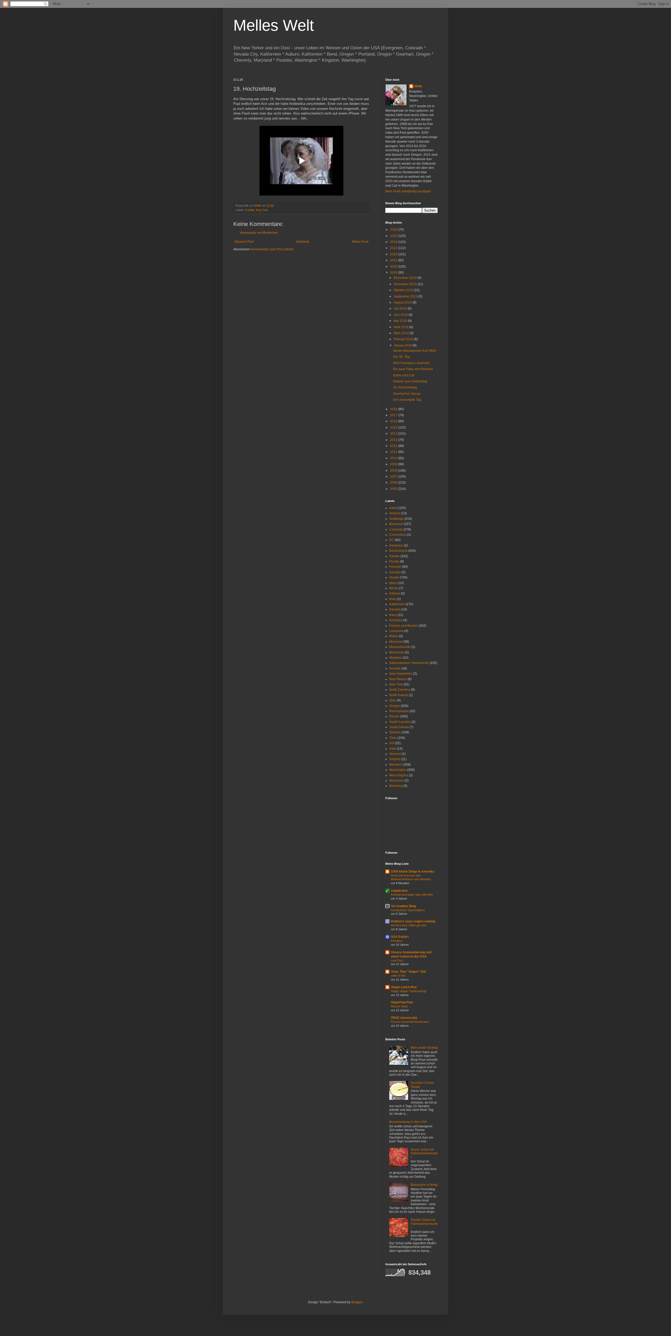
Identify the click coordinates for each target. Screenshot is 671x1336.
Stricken (395, 732)
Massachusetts (399, 647)
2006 (394, 482)
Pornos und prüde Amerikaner (410, 1021)
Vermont (395, 754)
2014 (394, 433)
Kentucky (395, 620)
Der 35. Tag (401, 357)
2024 (394, 242)
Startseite (302, 242)
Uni (391, 743)
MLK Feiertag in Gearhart (411, 363)
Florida (394, 561)
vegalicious (399, 891)
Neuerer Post (244, 242)
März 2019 (402, 333)
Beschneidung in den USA (408, 1122)
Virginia (394, 759)
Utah (392, 748)
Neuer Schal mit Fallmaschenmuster (424, 1153)
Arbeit (393, 508)
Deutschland (398, 551)
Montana (395, 657)
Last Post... (398, 960)
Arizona (394, 513)
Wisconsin (396, 780)
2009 (394, 464)
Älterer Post (360, 242)
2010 (394, 458)
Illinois (393, 588)
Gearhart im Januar (407, 394)
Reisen (394, 716)
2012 (394, 446)
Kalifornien (397, 604)
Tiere (393, 738)
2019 (394, 272)
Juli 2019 (401, 308)
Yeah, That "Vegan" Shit (408, 971)
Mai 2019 (401, 321)
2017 (394, 415)
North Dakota (398, 695)
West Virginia (398, 775)
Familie (249, 210)
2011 (394, 452)
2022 (394, 254)
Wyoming (396, 786)
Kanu (393, 615)
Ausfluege (396, 519)
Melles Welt (273, 25)
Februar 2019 (404, 339)
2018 (394, 409)
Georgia (395, 572)
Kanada (395, 609)
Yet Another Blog (403, 906)
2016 (394, 421)
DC (391, 540)
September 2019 (406, 296)
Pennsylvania (399, 711)
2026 (394, 229)
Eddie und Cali (403, 375)
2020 (394, 266)
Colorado (396, 529)
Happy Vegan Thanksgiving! (408, 991)
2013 (394, 440)
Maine (393, 636)
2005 (394, 489)
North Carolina (399, 689)
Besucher (396, 524)
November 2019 (406, 284)
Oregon (394, 706)
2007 (394, 476)
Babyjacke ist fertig (424, 1185)
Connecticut (397, 535)
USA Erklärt (400, 937)
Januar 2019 (403, 345)
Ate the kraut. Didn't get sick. (409, 925)
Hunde (394, 577)
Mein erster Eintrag (424, 1048)
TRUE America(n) (404, 1018)
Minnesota (396, 652)
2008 (394, 470)
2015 (394, 427)
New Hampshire (400, 673)
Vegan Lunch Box (404, 987)
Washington (397, 770)
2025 (394, 236)
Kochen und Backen (403, 626)
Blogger (356, 1302)
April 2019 (401, 327)
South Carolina (400, 722)
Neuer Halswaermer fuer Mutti (414, 351)
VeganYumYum (402, 1002)
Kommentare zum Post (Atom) (272, 249)
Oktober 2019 (404, 290)
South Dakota (399, 727)
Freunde (395, 567)
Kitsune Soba (399, 1006)
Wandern (395, 764)
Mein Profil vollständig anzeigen (408, 191)
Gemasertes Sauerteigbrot (408, 910)
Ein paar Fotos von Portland (413, 369)
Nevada (395, 668)
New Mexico (398, 679)
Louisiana (396, 631)
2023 (394, 248)
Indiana (394, 593)
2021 (394, 260)
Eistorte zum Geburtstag (410, 381)
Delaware (396, 545)
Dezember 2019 (406, 278)
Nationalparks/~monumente (409, 663)
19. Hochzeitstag (405, 387)
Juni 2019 (401, 315)
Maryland (396, 641)
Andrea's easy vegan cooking (413, 921)
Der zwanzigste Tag (407, 400)
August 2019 (403, 302)
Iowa (392, 599)
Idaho (393, 583)
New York (262, 210)
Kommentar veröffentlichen (259, 233)
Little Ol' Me (398, 975)
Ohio (392, 700)
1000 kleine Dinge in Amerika (412, 871)
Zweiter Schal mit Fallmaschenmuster (424, 1223)
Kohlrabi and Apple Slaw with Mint (412, 894)
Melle (418, 86)
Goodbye (397, 940)
